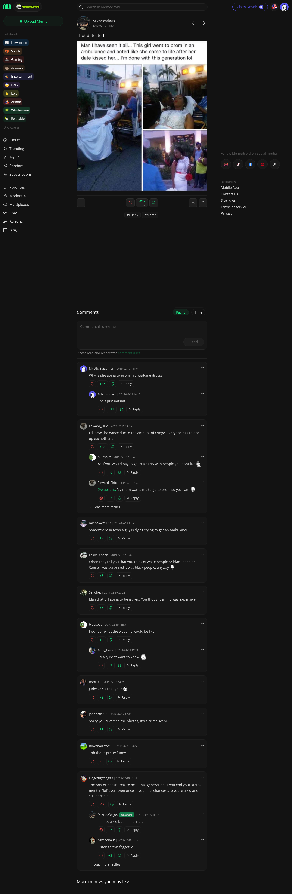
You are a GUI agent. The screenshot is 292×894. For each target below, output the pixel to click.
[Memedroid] (7, 6)
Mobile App (230, 187)
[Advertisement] (253, 80)
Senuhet (95, 592)
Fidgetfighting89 (101, 778)
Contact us (229, 194)
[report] (193, 202)
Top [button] (12, 157)
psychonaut (106, 840)
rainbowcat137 (100, 523)
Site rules (228, 200)
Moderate (17, 195)
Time (198, 312)
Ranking (16, 221)
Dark (11, 85)
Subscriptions (20, 174)
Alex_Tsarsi (106, 650)
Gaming (14, 59)
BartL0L (94, 682)
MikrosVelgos (104, 20)
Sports (13, 51)
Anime (13, 101)
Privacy (226, 213)
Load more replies (106, 507)
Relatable (15, 118)
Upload (35, 21)
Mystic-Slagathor (101, 368)
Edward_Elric (98, 426)
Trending (16, 148)
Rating (180, 312)
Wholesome (17, 110)
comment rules (129, 353)
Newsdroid (16, 42)
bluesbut (104, 457)
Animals (14, 68)
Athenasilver (107, 394)
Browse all (12, 127)
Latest (14, 140)
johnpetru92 (98, 714)
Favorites (17, 187)
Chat (13, 212)
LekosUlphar (98, 555)
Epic (11, 93)
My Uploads (19, 204)
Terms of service (234, 207)
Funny (133, 215)
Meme (151, 215)
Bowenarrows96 (101, 746)
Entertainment (18, 76)
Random (16, 165)
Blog (13, 229)
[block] (203, 202)
